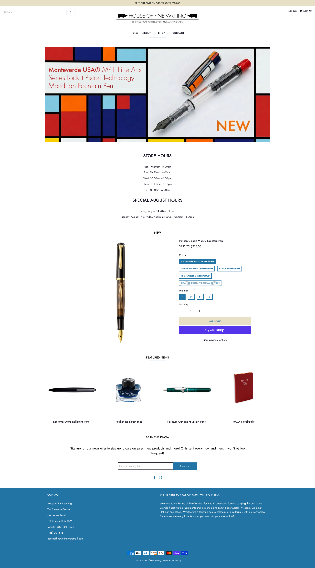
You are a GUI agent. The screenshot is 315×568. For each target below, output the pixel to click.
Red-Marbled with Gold (195, 275)
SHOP (161, 33)
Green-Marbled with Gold (197, 268)
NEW (157, 232)
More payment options (215, 340)
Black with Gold (229, 268)
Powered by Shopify (172, 560)
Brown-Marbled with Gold (197, 261)
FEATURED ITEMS (157, 357)
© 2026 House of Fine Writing (147, 560)
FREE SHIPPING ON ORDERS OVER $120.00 (157, 3)
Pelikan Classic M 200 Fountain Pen (201, 241)
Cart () (307, 11)
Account (292, 11)
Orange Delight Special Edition (200, 283)
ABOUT (146, 33)
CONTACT (178, 33)
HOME (134, 33)
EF (200, 296)
